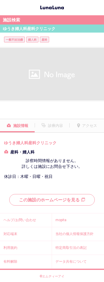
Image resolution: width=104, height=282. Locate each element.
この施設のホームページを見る (49, 199)
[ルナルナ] (52, 7)
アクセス (89, 125)
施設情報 (20, 125)
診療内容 (55, 125)
